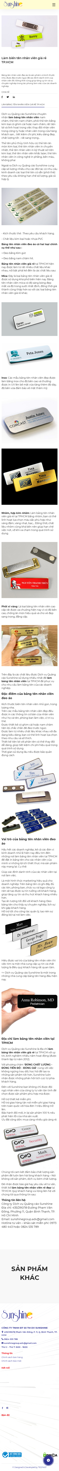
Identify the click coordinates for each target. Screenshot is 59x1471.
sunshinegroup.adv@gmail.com (20, 1343)
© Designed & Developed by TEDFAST (29, 1467)
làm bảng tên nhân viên (23, 117)
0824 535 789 (11, 1339)
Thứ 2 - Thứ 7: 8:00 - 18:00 (15, 1347)
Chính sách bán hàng (12, 1357)
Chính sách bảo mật (11, 1361)
